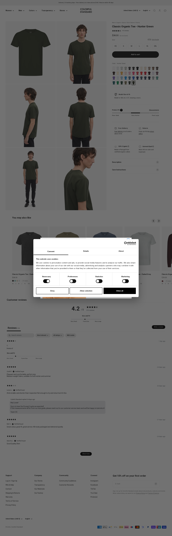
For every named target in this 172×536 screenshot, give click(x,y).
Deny (52, 291)
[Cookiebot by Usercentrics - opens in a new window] (126, 243)
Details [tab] (86, 251)
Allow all (119, 291)
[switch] (73, 281)
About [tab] (121, 251)
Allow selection (86, 291)
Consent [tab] (50, 251)
